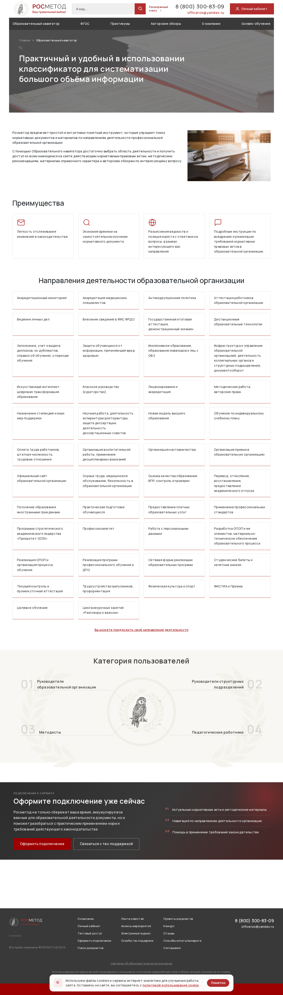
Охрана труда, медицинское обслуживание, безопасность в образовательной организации (108, 481)
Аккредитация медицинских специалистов (105, 300)
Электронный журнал (136, 933)
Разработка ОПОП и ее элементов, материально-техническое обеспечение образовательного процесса (237, 535)
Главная (25, 40)
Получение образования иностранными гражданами (38, 509)
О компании (211, 23)
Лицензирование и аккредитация (163, 389)
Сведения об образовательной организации (141, 963)
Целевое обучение (32, 608)
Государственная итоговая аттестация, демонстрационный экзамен (170, 324)
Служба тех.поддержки (137, 941)
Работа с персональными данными (168, 530)
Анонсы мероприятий (136, 926)
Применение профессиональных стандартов (240, 509)
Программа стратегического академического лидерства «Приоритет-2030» (40, 533)
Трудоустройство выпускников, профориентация (108, 588)
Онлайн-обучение (255, 23)
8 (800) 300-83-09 (200, 6)
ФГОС (85, 23)
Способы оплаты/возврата (182, 941)
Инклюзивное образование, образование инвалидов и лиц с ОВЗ (173, 350)
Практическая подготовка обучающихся (103, 509)
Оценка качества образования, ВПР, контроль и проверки (173, 478)
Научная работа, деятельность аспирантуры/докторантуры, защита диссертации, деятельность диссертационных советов (108, 423)
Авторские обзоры (166, 23)
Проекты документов (178, 919)
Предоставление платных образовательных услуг (169, 509)
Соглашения (172, 948)
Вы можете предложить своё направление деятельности (141, 630)
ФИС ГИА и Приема (228, 586)
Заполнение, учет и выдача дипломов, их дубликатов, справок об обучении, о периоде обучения (43, 352)
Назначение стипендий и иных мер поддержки (41, 415)
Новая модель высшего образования (166, 415)
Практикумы (120, 23)
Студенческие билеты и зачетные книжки (233, 562)
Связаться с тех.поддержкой (106, 843)
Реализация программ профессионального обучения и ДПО (108, 565)
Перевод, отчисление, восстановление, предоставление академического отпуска (234, 483)
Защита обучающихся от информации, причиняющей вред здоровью (109, 350)
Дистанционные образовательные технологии (238, 321)
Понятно (218, 983)
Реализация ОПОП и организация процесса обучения (35, 565)
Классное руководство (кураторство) (101, 389)
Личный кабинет (89, 926)
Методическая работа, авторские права (232, 389)
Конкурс (168, 926)
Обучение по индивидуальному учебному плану (239, 415)
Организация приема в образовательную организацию (239, 451)
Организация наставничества (172, 449)
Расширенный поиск (158, 8)
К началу (15, 935)
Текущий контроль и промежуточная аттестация (40, 588)
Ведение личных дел (33, 319)
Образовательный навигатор (36, 23)
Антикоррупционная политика (172, 298)
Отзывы (169, 933)
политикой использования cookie (171, 985)
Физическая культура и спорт (171, 586)
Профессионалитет (98, 528)
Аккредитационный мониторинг (42, 298)
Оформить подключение (42, 843)
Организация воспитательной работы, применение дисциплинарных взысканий (106, 454)
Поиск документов (90, 948)
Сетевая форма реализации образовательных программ (170, 562)
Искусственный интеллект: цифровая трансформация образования (39, 392)
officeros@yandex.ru (205, 12)
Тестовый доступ (90, 933)
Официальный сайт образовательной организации (41, 478)
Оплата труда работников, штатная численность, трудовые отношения (38, 454)
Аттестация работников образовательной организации (238, 300)
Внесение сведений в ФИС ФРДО (109, 319)
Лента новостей (132, 919)
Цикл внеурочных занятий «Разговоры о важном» (103, 610)
